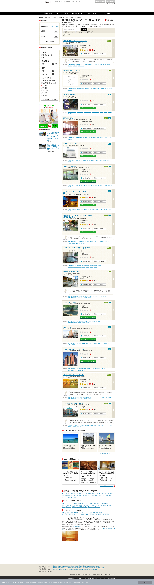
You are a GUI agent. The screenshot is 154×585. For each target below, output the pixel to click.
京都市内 (86, 569)
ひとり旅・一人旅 (92, 503)
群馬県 (72, 566)
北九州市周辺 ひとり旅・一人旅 (84, 321)
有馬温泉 (63, 568)
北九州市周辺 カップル (92, 241)
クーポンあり (80, 32)
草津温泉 (55, 568)
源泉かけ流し (47, 95)
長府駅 (87, 267)
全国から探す (54, 26)
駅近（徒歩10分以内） (103, 503)
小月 (66, 497)
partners (32, 582)
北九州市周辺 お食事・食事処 (101, 296)
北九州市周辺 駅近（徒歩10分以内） (85, 343)
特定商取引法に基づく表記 (84, 578)
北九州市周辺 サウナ (108, 343)
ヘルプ (105, 574)
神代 (83, 493)
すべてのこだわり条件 (49, 99)
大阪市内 (81, 569)
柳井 (93, 493)
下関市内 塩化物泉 (72, 88)
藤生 (73, 493)
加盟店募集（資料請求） (75, 574)
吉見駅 (95, 267)
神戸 (95, 569)
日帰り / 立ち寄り (48, 55)
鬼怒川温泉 (101, 568)
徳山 (63, 495)
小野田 (107, 495)
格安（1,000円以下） (67, 505)
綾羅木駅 (75, 66)
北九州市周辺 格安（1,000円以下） (75, 297)
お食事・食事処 (77, 503)
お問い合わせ (112, 574)
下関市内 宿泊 (80, 112)
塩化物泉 (109, 505)
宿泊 (63, 503)
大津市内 (91, 569)
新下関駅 (70, 66)
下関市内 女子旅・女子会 (95, 265)
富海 (76, 495)
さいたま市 (68, 569)
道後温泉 (85, 568)
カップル (84, 503)
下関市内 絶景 (87, 185)
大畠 (86, 493)
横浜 (54, 569)
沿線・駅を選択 (49, 41)
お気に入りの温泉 (100, 1)
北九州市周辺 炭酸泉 (72, 241)
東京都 (76, 566)
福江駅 (83, 267)
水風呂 (80, 505)
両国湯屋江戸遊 (77, 527)
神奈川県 (55, 566)
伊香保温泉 (80, 568)
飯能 (72, 569)
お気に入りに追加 (100, 53)
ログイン (108, 4)
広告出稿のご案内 (87, 574)
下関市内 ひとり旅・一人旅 (100, 64)
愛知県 (93, 566)
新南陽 (67, 495)
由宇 (80, 493)
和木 (63, 493)
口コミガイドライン (97, 574)
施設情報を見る (86, 53)
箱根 (59, 568)
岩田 (100, 493)
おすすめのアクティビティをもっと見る (104, 453)
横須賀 (60, 569)
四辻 (86, 495)
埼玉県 (59, 566)
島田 (103, 493)
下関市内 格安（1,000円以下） (74, 267)
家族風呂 (74, 507)
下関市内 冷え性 (71, 64)
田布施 (96, 493)
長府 (69, 497)
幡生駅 (108, 64)
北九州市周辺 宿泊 (82, 241)
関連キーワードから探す (45, 571)
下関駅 (102, 88)
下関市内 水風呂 (94, 160)
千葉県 (64, 566)
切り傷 (64, 507)
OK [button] (145, 582)
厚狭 (110, 495)
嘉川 (93, 495)
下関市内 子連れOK (89, 64)
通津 (76, 493)
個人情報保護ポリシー (72, 578)
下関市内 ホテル (78, 160)
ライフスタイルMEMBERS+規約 (103, 578)
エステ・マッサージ (92, 505)
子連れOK (68, 507)
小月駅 (91, 267)
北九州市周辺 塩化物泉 (73, 296)
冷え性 (85, 505)
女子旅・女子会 (102, 505)
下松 (108, 493)
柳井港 (89, 493)
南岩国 (70, 493)
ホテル (67, 503)
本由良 (96, 495)
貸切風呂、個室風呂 (82, 507)
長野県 (89, 566)
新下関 (73, 497)
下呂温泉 (74, 568)
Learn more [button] (85, 582)
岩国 (66, 493)
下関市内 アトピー (105, 425)
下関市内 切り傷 (88, 88)
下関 (80, 497)
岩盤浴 (90, 507)
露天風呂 (76, 505)
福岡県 (97, 566)
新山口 (89, 495)
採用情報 (113, 578)
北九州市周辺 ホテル (98, 343)
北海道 (84, 566)
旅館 (93, 514)
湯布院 (95, 568)
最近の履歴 (110, 1)
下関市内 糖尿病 (80, 88)
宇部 (103, 495)
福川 (70, 495)
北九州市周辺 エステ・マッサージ (105, 241)
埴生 (63, 497)
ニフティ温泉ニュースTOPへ (106, 486)
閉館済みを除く (90, 32)
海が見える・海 (96, 507)
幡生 (76, 497)
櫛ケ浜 (111, 493)
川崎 (57, 569)
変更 (56, 31)
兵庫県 (68, 566)
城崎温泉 (68, 568)
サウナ (71, 503)
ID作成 (113, 4)
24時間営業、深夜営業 (49, 83)
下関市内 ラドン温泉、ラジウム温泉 (76, 425)
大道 (83, 495)
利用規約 (93, 578)
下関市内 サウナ (86, 160)
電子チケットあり (69, 32)
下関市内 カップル (80, 64)
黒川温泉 (91, 568)
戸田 (73, 495)
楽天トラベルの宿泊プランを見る (88, 108)
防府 (80, 495)
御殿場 (76, 569)
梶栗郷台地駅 (81, 66)
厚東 (100, 495)
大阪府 (80, 566)
